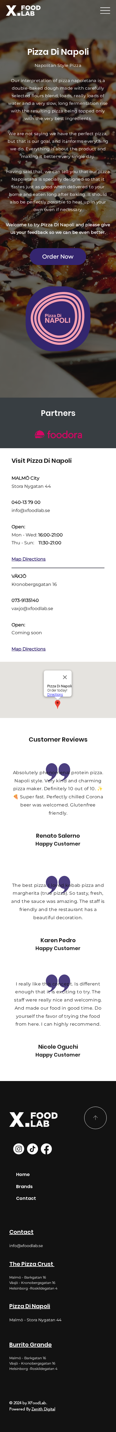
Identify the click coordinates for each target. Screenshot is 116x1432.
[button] (58, 256)
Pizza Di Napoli (29, 1306)
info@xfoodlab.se (31, 510)
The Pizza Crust (31, 1264)
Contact (21, 1232)
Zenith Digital (43, 1408)
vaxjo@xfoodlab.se (32, 608)
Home (23, 1174)
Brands (24, 1186)
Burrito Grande (30, 1345)
